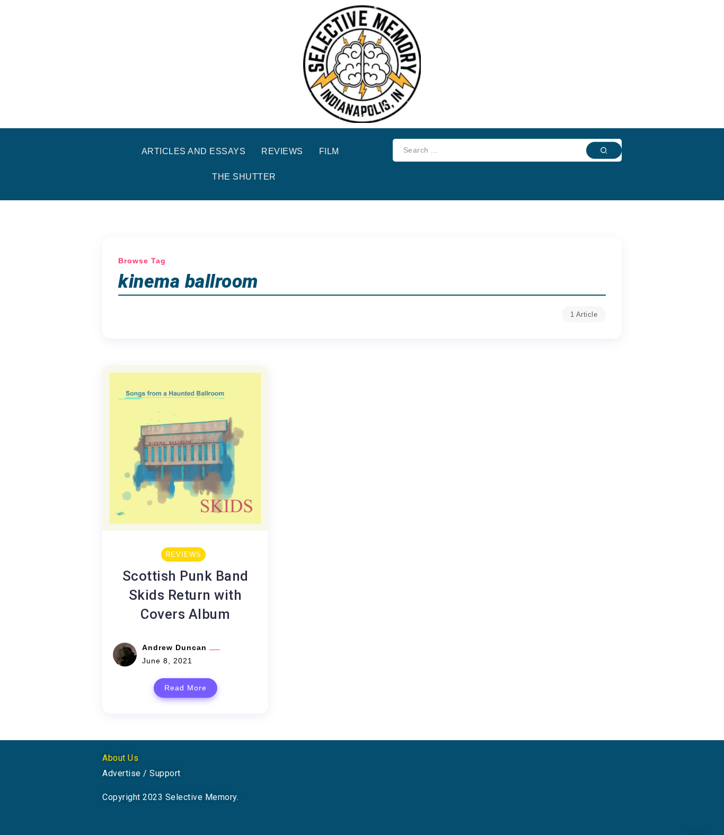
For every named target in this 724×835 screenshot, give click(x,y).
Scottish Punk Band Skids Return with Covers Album (185, 595)
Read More (185, 687)
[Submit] (604, 149)
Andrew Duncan (175, 647)
